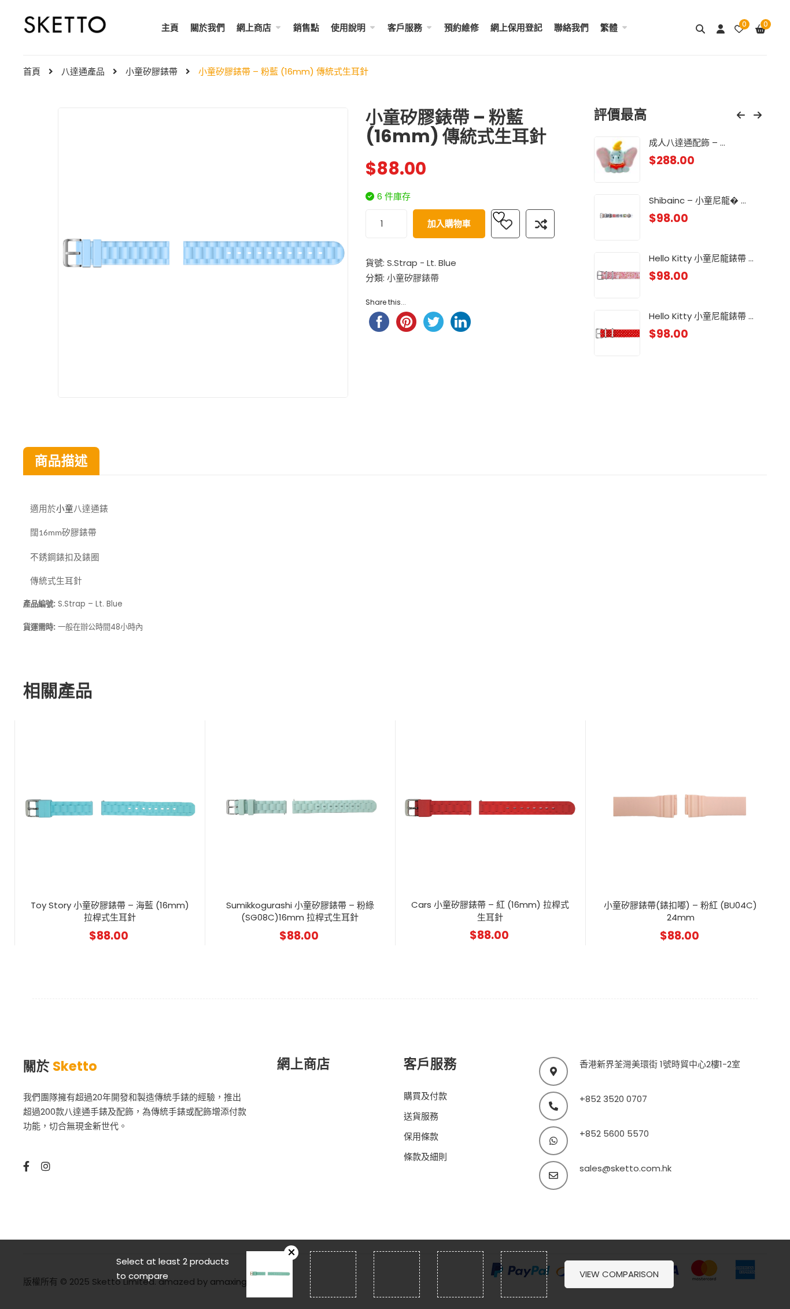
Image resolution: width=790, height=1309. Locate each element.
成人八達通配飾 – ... (687, 142)
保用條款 (421, 1136)
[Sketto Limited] (77, 23)
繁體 (609, 27)
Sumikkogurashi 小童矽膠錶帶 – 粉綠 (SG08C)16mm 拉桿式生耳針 (300, 911)
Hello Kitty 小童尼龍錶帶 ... (701, 258)
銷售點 (306, 27)
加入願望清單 (505, 223)
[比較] (540, 223)
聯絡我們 (571, 27)
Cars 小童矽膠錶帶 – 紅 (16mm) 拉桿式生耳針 (490, 910)
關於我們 (207, 27)
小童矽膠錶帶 (151, 71)
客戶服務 (404, 27)
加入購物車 (449, 223)
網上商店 (254, 27)
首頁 (31, 71)
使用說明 (348, 27)
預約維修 (461, 27)
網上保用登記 (516, 27)
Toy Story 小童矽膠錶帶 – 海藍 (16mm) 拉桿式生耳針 (110, 911)
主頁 (170, 27)
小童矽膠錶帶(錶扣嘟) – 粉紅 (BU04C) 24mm (680, 911)
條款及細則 (425, 1157)
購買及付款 (425, 1096)
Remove (291, 1252)
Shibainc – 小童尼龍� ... (697, 200)
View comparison (619, 1274)
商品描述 (61, 461)
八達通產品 (83, 71)
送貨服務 (421, 1116)
